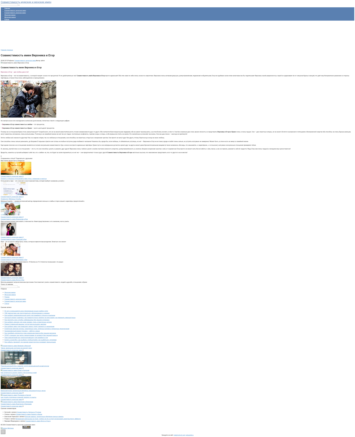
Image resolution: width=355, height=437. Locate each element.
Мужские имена (10, 17)
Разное (6, 297)
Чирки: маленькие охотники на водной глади (16, 348)
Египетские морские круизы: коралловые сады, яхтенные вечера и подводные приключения (36, 329)
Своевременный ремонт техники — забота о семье (22, 331)
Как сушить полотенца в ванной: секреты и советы (18, 397)
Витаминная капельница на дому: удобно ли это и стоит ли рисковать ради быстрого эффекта (48, 419)
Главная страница (7, 50)
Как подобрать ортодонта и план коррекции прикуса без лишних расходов (30, 333)
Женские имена (9, 15)
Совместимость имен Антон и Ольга (37, 421)
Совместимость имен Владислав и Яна (14, 219)
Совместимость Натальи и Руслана (29, 412)
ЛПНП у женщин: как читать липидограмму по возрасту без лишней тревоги (31, 335)
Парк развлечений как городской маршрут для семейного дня (26, 338)
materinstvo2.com (179, 435)
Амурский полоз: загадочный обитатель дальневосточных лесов (23, 391)
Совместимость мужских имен (15, 10)
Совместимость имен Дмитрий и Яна (13, 239)
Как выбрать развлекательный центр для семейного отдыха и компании (29, 315)
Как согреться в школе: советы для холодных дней (19, 373)
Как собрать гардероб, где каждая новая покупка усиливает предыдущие (30, 342)
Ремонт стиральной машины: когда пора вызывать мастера (25, 324)
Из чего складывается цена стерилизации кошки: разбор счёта (26, 311)
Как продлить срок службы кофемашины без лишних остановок (26, 320)
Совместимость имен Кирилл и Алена (29, 414)
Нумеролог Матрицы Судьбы (11, 199)
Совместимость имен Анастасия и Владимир (16, 404)
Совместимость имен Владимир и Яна (14, 260)
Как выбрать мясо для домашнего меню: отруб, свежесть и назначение (29, 326)
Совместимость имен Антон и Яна (12, 280)
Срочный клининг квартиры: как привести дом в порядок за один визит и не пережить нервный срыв (39, 318)
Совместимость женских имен (15, 13)
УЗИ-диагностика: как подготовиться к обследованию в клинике (27, 313)
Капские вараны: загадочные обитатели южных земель (44, 416)
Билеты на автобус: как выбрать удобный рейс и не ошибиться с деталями (30, 340)
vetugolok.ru (189, 435)
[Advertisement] (177, 35)
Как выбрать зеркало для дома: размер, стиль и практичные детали (28, 322)
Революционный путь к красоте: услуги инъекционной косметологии (25, 366)
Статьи (6, 19)
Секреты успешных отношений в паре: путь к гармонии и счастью (24, 179)
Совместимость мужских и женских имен (26, 2)
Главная (7, 8)
